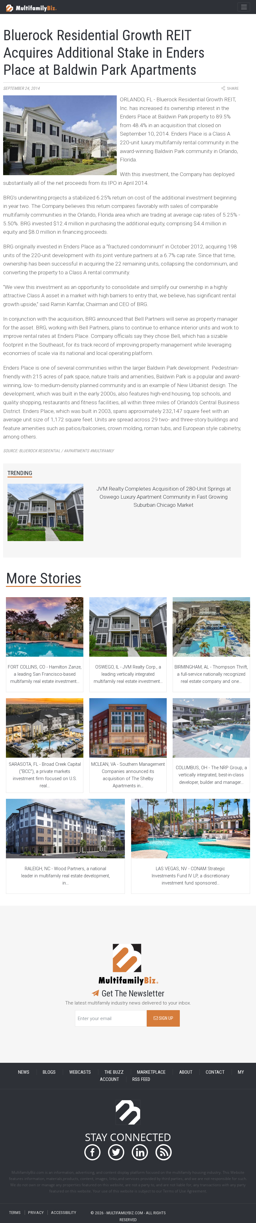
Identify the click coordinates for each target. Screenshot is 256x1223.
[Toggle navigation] (244, 7)
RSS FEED (141, 1079)
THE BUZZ (114, 1072)
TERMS (15, 1212)
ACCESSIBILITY (63, 1212)
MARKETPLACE (151, 1072)
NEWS (23, 1072)
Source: (58, 450)
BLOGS (49, 1072)
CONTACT (215, 1072)
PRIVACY (36, 1212)
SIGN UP (165, 1018)
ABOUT (185, 1072)
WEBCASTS (80, 1072)
